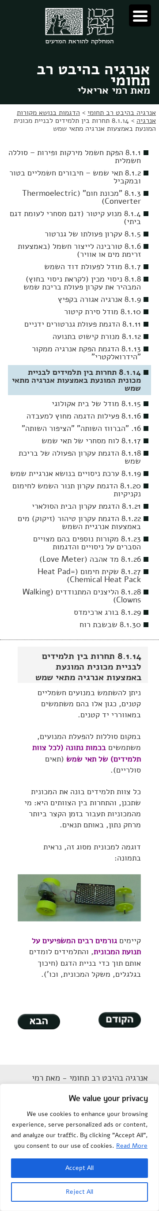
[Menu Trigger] (140, 15)
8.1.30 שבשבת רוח (110, 624)
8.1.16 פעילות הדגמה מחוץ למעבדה (83, 416)
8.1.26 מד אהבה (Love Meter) (90, 559)
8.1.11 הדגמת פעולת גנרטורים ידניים (82, 324)
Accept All (79, 1168)
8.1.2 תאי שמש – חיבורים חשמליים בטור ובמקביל (75, 177)
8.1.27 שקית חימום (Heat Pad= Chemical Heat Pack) (89, 575)
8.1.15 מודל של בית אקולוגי (96, 403)
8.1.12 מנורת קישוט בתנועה (97, 336)
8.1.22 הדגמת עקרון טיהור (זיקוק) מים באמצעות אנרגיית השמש (79, 522)
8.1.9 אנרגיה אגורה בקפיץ (99, 299)
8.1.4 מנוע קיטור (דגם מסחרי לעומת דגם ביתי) (75, 217)
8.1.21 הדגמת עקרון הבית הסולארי (86, 506)
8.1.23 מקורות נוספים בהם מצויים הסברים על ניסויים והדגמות (87, 543)
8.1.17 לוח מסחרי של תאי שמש (91, 441)
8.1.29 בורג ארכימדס (107, 612)
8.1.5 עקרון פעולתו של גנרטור (93, 234)
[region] (79, 1147)
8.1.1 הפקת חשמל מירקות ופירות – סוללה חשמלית (74, 156)
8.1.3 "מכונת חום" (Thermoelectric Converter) (81, 197)
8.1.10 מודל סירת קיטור (102, 312)
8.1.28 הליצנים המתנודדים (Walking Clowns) (82, 596)
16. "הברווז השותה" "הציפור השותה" (81, 428)
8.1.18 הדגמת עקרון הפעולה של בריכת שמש (80, 457)
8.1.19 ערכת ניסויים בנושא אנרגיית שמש (75, 473)
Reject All (79, 1192)
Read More (132, 1146)
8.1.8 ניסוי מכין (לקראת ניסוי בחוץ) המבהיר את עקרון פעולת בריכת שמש (82, 283)
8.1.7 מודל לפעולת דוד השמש (92, 266)
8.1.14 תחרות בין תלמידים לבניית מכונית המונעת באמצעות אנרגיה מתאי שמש (76, 380)
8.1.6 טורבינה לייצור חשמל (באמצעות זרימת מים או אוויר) (79, 250)
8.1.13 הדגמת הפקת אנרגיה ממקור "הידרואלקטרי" (86, 353)
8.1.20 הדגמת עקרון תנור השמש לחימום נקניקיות (76, 490)
